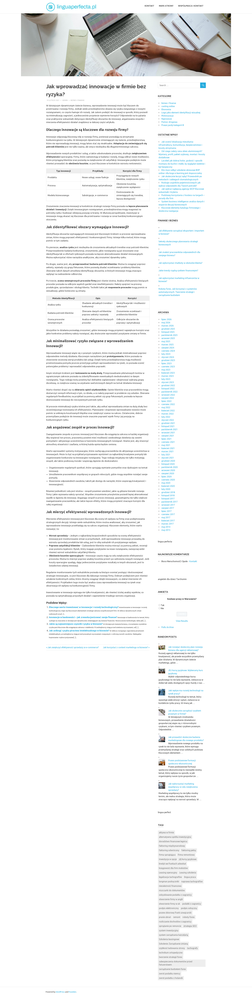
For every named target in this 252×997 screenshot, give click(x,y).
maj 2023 (165, 369)
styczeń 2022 (167, 420)
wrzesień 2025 (168, 338)
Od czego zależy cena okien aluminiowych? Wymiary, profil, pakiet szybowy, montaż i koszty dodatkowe (182, 154)
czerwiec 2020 (168, 480)
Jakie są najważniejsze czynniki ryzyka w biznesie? (76, 624)
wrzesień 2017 (168, 505)
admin (65, 100)
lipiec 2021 (166, 439)
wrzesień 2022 (168, 395)
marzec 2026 (167, 325)
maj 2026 (165, 322)
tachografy (192, 948)
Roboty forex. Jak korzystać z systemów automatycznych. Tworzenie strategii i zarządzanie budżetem (178, 292)
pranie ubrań (165, 917)
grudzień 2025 (168, 329)
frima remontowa (186, 855)
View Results (182, 621)
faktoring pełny (189, 850)
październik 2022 (169, 391)
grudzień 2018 (168, 492)
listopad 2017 (168, 498)
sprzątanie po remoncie (170, 926)
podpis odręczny (189, 908)
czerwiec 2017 (168, 514)
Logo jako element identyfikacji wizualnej (180, 112)
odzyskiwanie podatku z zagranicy (175, 895)
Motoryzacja (167, 115)
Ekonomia (166, 109)
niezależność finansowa (170, 886)
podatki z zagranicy (191, 904)
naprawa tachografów (192, 881)
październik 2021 (169, 429)
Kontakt (149, 6)
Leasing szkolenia (187, 872)
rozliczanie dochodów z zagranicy (175, 921)
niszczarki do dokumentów (172, 890)
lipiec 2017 (166, 511)
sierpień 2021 (167, 436)
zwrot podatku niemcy (169, 973)
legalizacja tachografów (170, 877)
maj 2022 (165, 407)
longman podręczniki (169, 881)
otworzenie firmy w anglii (171, 899)
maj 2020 (165, 483)
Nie (162, 608)
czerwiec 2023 (168, 366)
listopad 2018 (168, 495)
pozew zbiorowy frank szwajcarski (175, 912)
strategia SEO (189, 926)
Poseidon (72, 992)
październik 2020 (169, 467)
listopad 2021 (168, 426)
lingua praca (190, 877)
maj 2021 (165, 445)
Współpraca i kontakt (190, 6)
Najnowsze (166, 119)
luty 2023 (165, 379)
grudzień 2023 (168, 360)
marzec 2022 (167, 414)
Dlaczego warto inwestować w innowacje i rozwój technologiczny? (84, 607)
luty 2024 (165, 354)
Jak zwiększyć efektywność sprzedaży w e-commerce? (73, 647)
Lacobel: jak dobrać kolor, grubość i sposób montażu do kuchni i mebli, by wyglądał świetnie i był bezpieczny (182, 163)
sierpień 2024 (167, 347)
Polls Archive (167, 627)
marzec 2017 (167, 524)
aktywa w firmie (166, 832)
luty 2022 (165, 417)
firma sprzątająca (167, 855)
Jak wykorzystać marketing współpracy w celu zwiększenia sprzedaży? (183, 787)
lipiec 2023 (166, 363)
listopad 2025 (168, 332)
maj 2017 (165, 517)
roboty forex (189, 917)
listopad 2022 (168, 388)
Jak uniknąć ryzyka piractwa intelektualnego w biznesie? (79, 630)
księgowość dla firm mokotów (173, 868)
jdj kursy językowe (187, 859)
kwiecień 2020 (168, 486)
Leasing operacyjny (168, 872)
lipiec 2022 (166, 401)
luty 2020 (165, 489)
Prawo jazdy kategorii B (172, 125)
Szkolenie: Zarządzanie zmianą (173, 944)
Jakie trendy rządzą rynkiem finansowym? (178, 270)
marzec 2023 (167, 376)
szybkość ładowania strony (172, 948)
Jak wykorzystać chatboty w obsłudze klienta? (180, 263)
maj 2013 (165, 530)
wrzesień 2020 (168, 470)
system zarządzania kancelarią (173, 935)
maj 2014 (165, 527)
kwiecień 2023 (168, 373)
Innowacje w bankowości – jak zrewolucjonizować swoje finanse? (83, 617)
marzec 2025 (167, 344)
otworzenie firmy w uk (169, 904)
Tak (162, 605)
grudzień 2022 (168, 385)
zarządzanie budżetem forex (172, 969)
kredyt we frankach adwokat (172, 863)
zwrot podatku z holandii (171, 978)
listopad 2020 (168, 464)
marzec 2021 (167, 451)
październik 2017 (169, 502)
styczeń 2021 (167, 458)
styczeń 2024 (167, 357)
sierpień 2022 (167, 398)
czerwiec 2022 (168, 404)
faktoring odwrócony (169, 850)
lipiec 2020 (166, 476)
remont (176, 917)
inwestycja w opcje (168, 859)
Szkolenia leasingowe (169, 939)
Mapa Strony (166, 6)
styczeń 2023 (167, 382)
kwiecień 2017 (168, 520)
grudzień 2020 (168, 461)
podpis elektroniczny (169, 908)
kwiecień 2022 (168, 410)
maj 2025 (165, 341)
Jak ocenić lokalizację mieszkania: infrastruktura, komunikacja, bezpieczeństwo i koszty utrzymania (180, 145)
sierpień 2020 (167, 473)
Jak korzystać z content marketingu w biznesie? (125, 647)
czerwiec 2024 (168, 351)
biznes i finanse (77, 100)
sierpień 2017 (167, 508)
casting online (168, 106)
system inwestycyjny (168, 930)
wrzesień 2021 (168, 432)
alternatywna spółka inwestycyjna (175, 837)
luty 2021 (165, 454)
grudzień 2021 (168, 423)
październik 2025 (169, 335)
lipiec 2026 (166, 319)
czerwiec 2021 (168, 442)
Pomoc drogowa (169, 122)
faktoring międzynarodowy (172, 846)
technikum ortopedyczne (170, 952)
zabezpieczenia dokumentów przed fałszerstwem (175, 963)
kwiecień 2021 (168, 448)
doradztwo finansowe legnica (173, 841)
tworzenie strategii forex (170, 957)
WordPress (60, 992)
